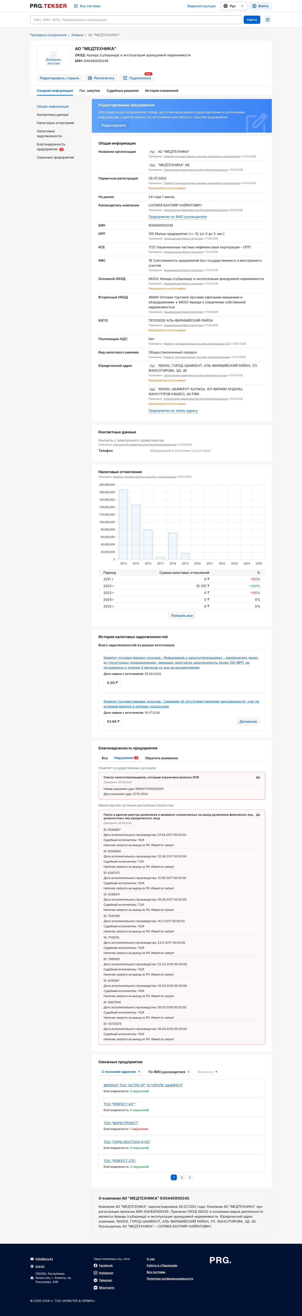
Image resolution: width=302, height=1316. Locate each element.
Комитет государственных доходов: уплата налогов (144, 476)
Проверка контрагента (48, 35)
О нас (151, 1259)
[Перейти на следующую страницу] (190, 1177)
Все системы (156, 1272)
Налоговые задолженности (49, 133)
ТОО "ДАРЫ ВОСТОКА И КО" (127, 1142)
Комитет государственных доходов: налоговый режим (197, 357)
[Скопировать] (262, 154)
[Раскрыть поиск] (268, 20)
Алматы (77, 35)
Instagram (106, 1273)
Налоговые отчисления (55, 123)
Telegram (105, 1280)
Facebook (106, 1265)
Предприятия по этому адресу (173, 410)
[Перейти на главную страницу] (48, 6)
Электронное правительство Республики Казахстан (195, 169)
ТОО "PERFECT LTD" (120, 1161)
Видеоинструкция (201, 6)
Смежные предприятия (55, 157)
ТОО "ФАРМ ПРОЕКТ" (121, 1123)
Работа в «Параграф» (162, 1265)
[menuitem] (58, 106)
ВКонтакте (106, 1287)
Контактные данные (52, 115)
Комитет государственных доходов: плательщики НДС (197, 343)
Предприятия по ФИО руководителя (178, 217)
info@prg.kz (44, 1259)
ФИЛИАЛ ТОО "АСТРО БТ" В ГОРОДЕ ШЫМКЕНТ (143, 1085)
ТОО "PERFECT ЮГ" (119, 1104)
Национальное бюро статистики (183, 238)
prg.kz (40, 1266)
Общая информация (53, 106)
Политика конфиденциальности (170, 1278)
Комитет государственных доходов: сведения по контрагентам (202, 156)
